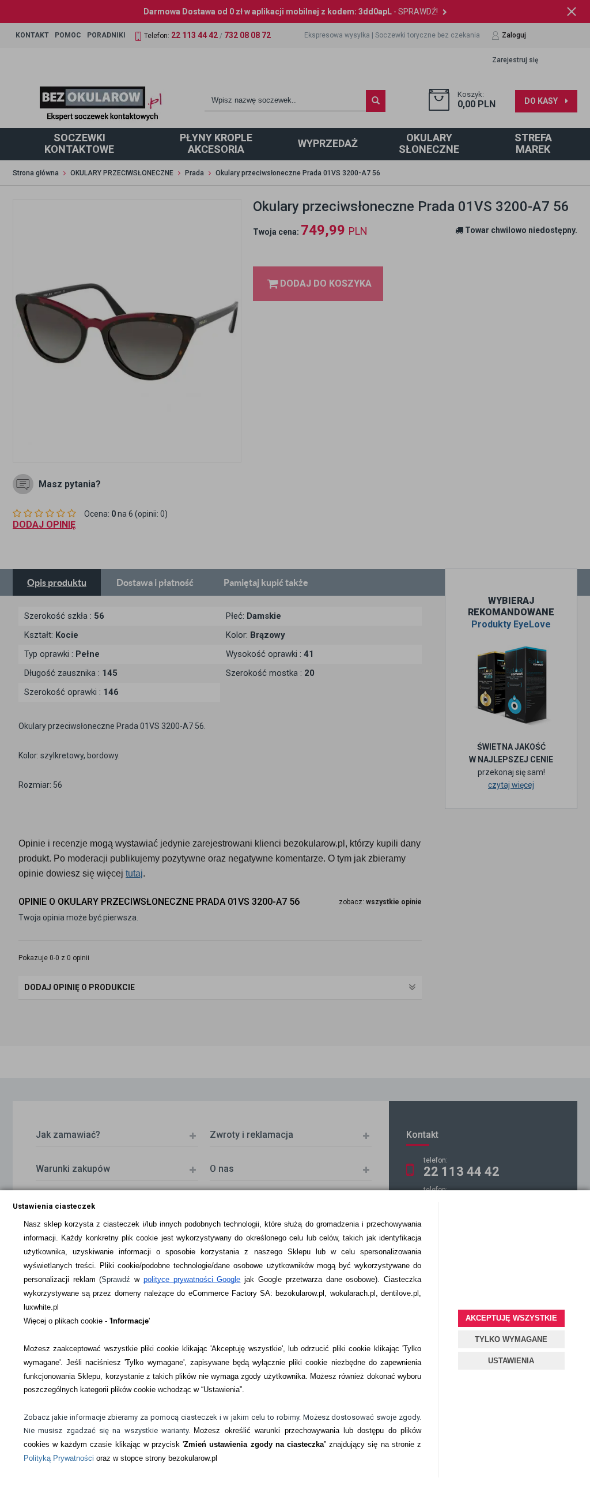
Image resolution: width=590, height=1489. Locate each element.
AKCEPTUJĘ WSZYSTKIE (511, 1318)
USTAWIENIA (511, 1360)
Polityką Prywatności (59, 1458)
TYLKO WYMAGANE (511, 1339)
